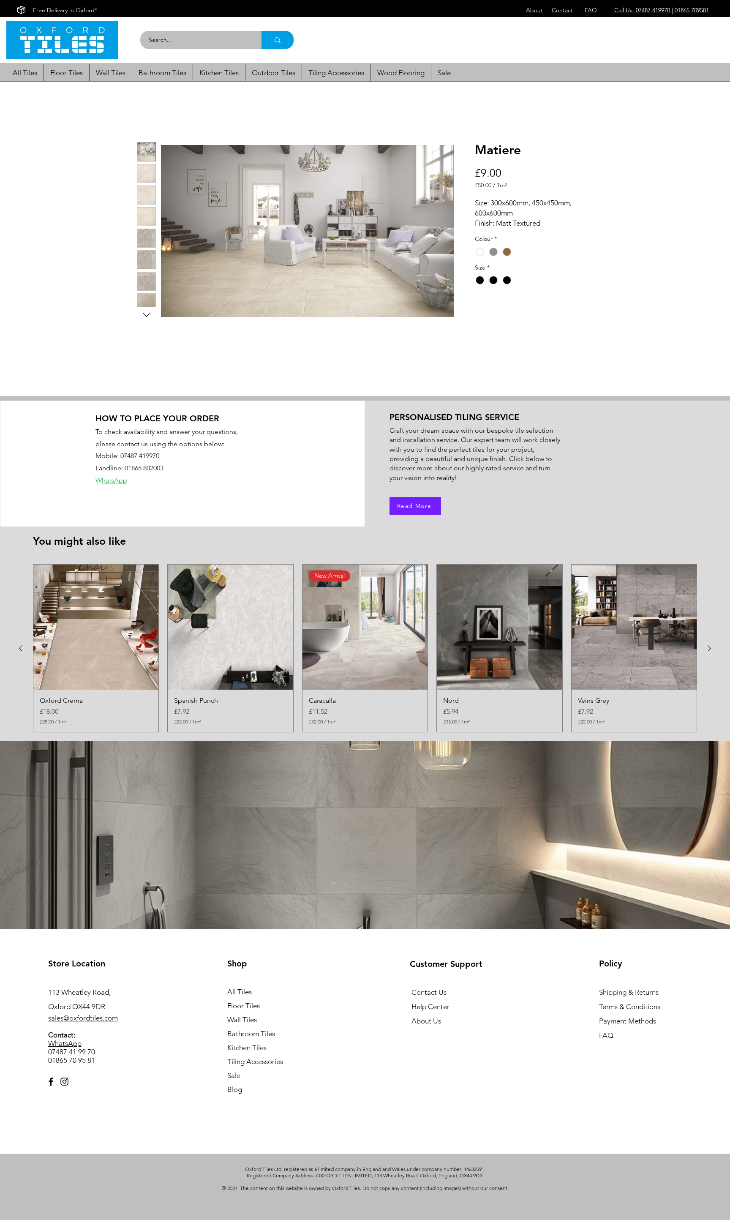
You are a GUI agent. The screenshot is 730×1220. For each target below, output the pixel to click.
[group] (365, 648)
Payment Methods (628, 1021)
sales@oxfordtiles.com (83, 1018)
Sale (233, 1075)
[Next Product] (709, 648)
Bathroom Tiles (251, 1033)
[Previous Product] (21, 648)
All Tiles (239, 992)
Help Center (430, 1006)
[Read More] (333, 883)
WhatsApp (65, 1043)
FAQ (606, 1035)
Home (146, 112)
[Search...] (277, 40)
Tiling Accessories (255, 1061)
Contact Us (429, 992)
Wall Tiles (242, 1019)
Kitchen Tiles (247, 1047)
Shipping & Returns (629, 992)
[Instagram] (64, 1081)
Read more (489, 233)
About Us (426, 1021)
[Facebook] (51, 1081)
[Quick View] (95, 627)
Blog (234, 1089)
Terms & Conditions (629, 1006)
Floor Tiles (243, 1006)
